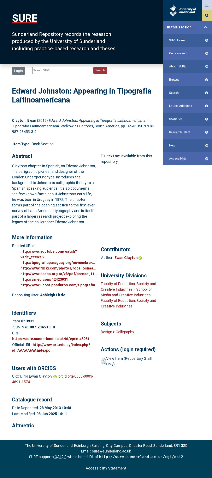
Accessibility (177, 158)
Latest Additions (180, 106)
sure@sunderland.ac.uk (111, 451)
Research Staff (179, 132)
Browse (174, 80)
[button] (103, 361)
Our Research (178, 53)
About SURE (177, 66)
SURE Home (177, 40)
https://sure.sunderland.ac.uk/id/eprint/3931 (51, 339)
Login (18, 71)
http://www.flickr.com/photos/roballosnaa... (58, 268)
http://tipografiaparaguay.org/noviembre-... (57, 262)
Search (174, 93)
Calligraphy (125, 332)
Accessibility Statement (106, 468)
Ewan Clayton (126, 257)
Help (172, 145)
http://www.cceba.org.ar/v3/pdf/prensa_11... (59, 274)
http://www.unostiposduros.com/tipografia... (59, 285)
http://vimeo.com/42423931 (44, 279)
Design (106, 332)
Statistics (176, 119)
